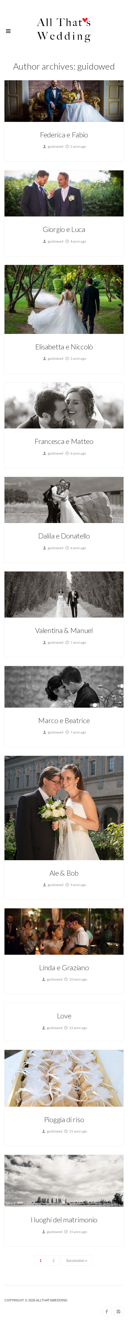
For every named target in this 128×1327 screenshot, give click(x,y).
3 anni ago (78, 146)
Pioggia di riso (64, 1119)
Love (64, 1015)
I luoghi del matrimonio (64, 1219)
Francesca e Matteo (64, 441)
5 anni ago (78, 358)
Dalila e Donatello (64, 535)
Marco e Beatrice (64, 720)
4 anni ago (78, 241)
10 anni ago (77, 979)
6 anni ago (78, 453)
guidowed (55, 146)
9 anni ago (78, 884)
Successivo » (76, 1261)
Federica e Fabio (64, 134)
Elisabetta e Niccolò (64, 346)
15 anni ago (77, 1028)
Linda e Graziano (64, 967)
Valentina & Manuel (64, 630)
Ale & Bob (63, 873)
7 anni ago (78, 642)
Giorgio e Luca (64, 229)
